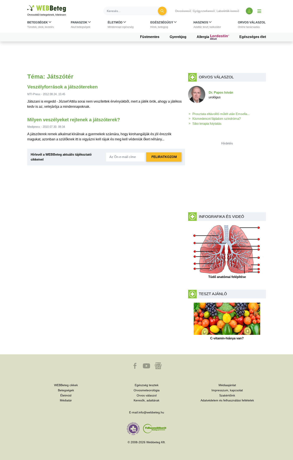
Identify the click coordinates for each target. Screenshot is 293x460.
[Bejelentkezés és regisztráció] (249, 11)
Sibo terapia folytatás (207, 123)
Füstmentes (149, 37)
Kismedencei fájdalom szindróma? (216, 118)
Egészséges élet (252, 37)
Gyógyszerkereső (204, 11)
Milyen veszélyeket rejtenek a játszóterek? (73, 119)
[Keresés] (162, 11)
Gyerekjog (178, 37)
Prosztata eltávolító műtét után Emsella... (221, 114)
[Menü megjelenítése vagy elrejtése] (259, 11)
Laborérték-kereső (228, 11)
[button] (40, 25)
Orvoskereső (183, 11)
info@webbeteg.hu (151, 412)
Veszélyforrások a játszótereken (62, 87)
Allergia (203, 37)
